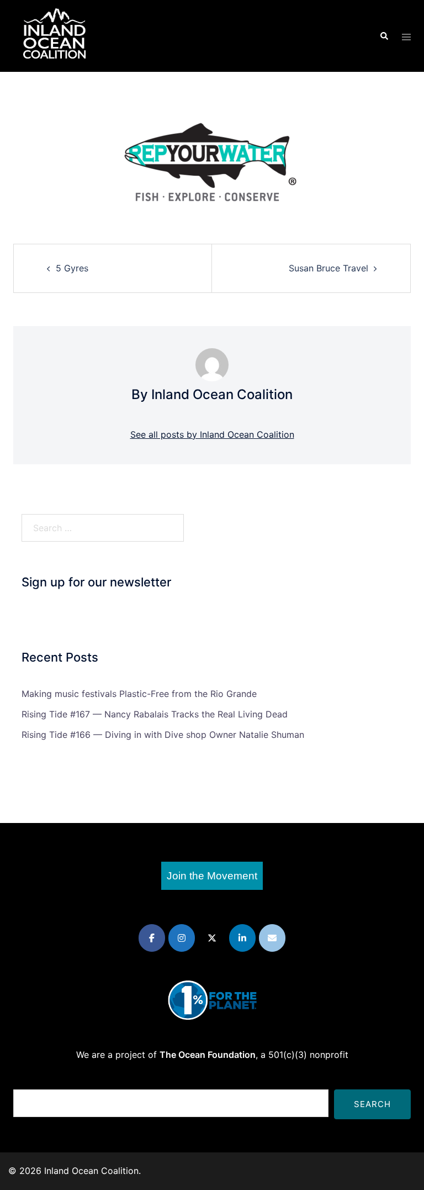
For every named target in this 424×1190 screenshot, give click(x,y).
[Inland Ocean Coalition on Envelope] (272, 938)
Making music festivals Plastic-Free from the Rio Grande (139, 693)
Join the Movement (212, 876)
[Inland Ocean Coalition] (54, 34)
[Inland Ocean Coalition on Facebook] (152, 938)
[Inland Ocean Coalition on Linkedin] (242, 938)
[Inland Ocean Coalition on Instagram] (181, 938)
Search (372, 1104)
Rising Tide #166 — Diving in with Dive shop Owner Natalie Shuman (163, 734)
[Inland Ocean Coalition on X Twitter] (212, 938)
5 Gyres (72, 268)
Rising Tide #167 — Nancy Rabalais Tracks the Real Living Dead (155, 714)
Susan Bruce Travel (328, 268)
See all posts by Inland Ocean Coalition (212, 434)
